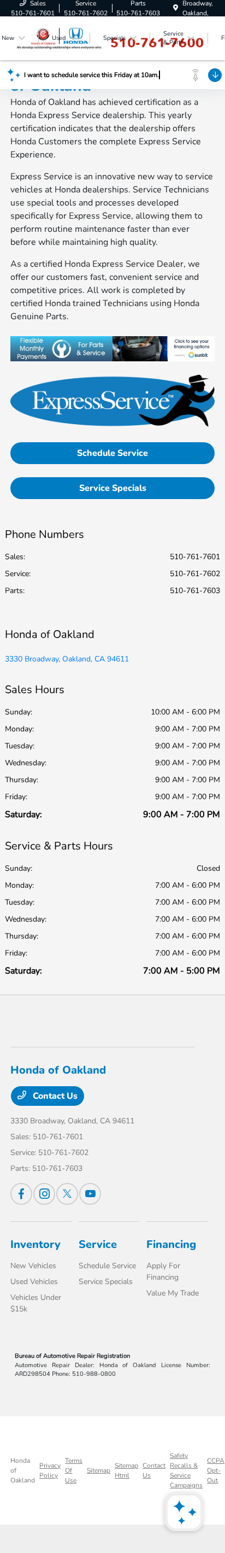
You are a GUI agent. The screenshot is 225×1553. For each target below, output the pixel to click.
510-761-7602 (195, 574)
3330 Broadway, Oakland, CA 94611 (67, 659)
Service (98, 1244)
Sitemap (98, 1470)
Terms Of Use (73, 1470)
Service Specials (112, 488)
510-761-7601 (195, 557)
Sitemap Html (126, 1470)
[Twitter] (67, 1194)
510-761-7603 (195, 590)
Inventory (35, 1244)
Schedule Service (112, 453)
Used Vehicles (34, 1281)
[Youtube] (90, 1194)
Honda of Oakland (22, 1470)
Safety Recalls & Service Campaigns (186, 1470)
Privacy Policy (50, 1470)
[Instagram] (44, 1194)
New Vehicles (33, 1266)
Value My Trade (172, 1293)
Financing (171, 1244)
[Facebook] (21, 1194)
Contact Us (54, 1096)
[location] (175, 8)
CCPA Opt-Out (215, 1470)
